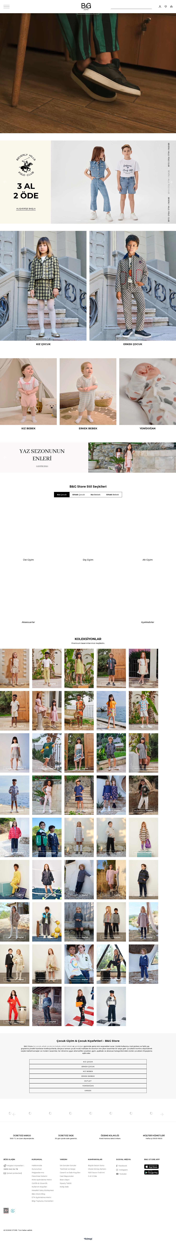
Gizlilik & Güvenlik (39, 1183)
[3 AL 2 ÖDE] (88, 182)
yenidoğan (79, 1046)
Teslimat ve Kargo (67, 1169)
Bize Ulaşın (64, 1180)
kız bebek (57, 1046)
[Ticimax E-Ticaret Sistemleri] (88, 1239)
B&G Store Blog (38, 1194)
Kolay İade (64, 1187)
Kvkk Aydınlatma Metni (42, 1180)
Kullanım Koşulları (39, 1187)
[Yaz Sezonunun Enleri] (88, 457)
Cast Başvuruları (67, 1176)
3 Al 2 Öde (92, 1176)
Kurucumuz (37, 1169)
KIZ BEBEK (88, 1071)
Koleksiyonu (15, 684)
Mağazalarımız (38, 1173)
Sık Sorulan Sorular (68, 1165)
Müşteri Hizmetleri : (14, 1167)
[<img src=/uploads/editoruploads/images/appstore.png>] (151, 1166)
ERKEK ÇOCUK (88, 1066)
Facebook (122, 1166)
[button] (78, 220)
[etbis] (6, 1211)
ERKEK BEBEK (88, 1076)
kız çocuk (37, 1046)
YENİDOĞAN (88, 1086)
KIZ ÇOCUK (88, 1062)
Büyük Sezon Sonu (96, 1165)
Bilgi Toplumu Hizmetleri (42, 1201)
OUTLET (88, 1081)
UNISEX (88, 1090)
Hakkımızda (37, 1165)
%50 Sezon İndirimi (96, 1173)
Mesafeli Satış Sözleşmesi (43, 1190)
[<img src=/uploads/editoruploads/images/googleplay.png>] (151, 1172)
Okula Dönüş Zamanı (97, 1169)
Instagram (123, 1170)
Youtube (123, 1174)
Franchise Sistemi (39, 1176)
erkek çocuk (47, 1046)
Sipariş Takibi (65, 1183)
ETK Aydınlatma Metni (41, 1197)
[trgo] (13, 1211)
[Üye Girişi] (160, 7)
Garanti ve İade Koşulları (70, 1173)
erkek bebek (66, 1046)
